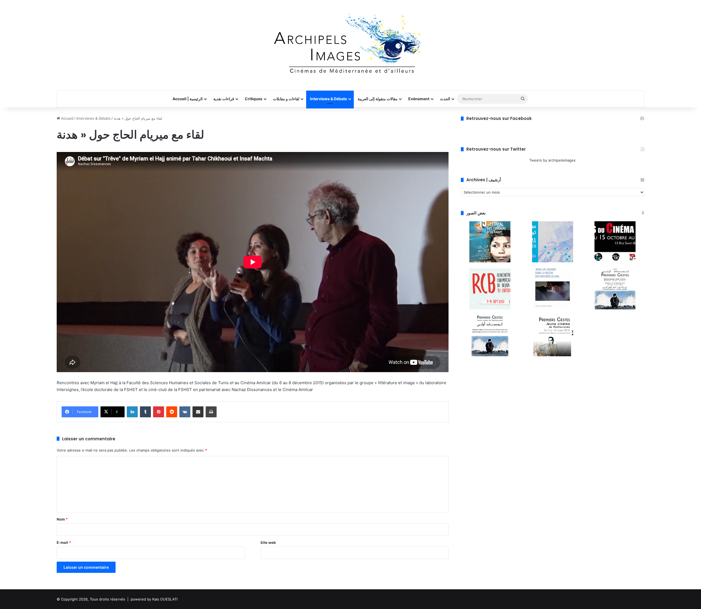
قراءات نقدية (223, 98)
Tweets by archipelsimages (552, 160)
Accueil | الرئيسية (188, 98)
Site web (268, 542)
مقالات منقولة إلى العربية (378, 98)
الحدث (445, 98)
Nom (62, 519)
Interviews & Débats (328, 98)
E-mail (64, 542)
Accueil (66, 118)
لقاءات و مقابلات (286, 98)
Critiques (253, 98)
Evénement (418, 98)
